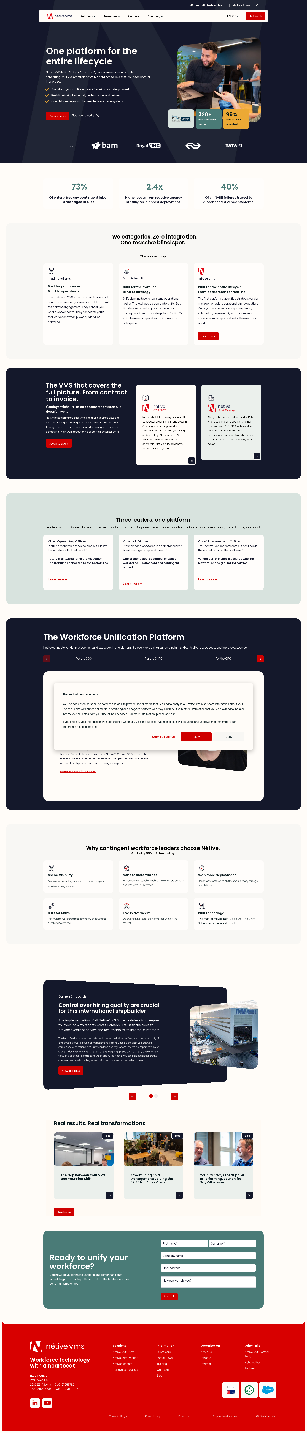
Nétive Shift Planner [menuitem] (125, 1358)
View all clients (71, 1070)
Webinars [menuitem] (163, 1370)
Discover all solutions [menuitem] (126, 1370)
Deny (228, 736)
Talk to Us (255, 16)
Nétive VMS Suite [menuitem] (123, 1352)
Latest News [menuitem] (165, 1358)
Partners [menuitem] (250, 1368)
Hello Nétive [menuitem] (241, 5)
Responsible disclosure (225, 1416)
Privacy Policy (186, 1416)
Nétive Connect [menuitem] (122, 1364)
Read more (64, 1212)
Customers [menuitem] (164, 1352)
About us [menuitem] (206, 1352)
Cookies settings (163, 736)
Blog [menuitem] (159, 1375)
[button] (132, 1096)
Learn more (208, 336)
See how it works (83, 115)
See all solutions (59, 443)
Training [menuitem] (162, 1364)
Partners (133, 16)
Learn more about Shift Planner (78, 771)
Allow (196, 736)
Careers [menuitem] (206, 1358)
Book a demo (57, 116)
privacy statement (187, 713)
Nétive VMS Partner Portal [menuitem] (208, 5)
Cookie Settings (118, 1416)
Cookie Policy (152, 1416)
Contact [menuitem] (262, 5)
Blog (107, 1135)
